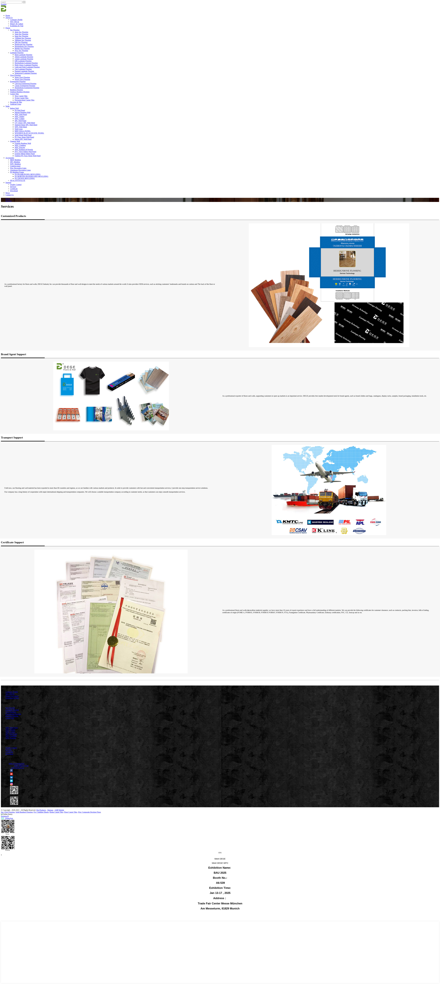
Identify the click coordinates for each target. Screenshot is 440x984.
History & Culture (16, 24)
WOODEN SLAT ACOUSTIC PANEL (29, 133)
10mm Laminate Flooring (24, 57)
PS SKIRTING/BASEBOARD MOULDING (31, 176)
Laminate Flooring (16, 53)
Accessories (10, 158)
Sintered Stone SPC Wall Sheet (26, 125)
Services (13, 187)
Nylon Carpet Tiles (21, 98)
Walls (8, 106)
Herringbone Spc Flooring (24, 46)
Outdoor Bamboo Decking (19, 92)
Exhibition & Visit (16, 26)
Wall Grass (19, 129)
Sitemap (50, 810)
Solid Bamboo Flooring (24, 812)
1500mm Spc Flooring (23, 38)
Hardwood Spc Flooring (23, 44)
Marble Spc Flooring (22, 48)
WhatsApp (8, 818)
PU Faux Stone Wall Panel (24, 137)
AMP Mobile (59, 810)
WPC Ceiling (19, 119)
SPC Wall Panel (20, 121)
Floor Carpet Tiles (70, 812)
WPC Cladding (20, 145)
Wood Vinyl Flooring (22, 79)
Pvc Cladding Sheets (41, 812)
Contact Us (10, 195)
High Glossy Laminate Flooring (26, 65)
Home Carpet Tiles (56, 812)
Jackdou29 (5, 816)
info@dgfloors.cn (17, 768)
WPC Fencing (20, 147)
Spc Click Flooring (8, 812)
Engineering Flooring (18, 81)
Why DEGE (14, 22)
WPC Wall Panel (21, 114)
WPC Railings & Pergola (24, 150)
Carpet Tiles (14, 94)
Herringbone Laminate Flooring (26, 63)
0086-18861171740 (21, 766)
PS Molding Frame (17, 172)
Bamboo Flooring (16, 90)
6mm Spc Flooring (21, 36)
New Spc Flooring (21, 51)
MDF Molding (15, 160)
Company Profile (16, 20)
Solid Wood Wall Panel (23, 135)
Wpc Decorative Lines (18, 168)
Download (14, 191)
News (8, 193)
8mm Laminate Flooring (23, 55)
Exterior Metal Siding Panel (25, 154)
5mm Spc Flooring (21, 34)
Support (8, 182)
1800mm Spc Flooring (23, 40)
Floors (8, 28)
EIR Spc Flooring (21, 42)
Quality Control (15, 185)
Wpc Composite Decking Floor (89, 812)
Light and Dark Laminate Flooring (27, 67)
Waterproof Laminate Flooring (26, 73)
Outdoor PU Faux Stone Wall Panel (28, 156)
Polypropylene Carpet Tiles (24, 100)
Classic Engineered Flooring (25, 86)
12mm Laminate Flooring (24, 59)
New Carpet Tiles (21, 96)
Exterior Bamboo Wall (23, 143)
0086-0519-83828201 (17, 764)
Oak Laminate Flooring (23, 69)
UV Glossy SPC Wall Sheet (25, 123)
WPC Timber (19, 117)
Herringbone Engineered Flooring (27, 88)
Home (8, 15)
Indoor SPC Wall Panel (23, 139)
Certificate (14, 189)
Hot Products (41, 810)
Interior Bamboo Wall (22, 112)
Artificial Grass (15, 104)
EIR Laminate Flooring (23, 61)
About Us (9, 18)
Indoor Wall (14, 108)
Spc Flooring (14, 30)
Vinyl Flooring (15, 75)
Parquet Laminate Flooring (24, 71)
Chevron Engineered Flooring (25, 84)
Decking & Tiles (16, 102)
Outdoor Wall (15, 141)
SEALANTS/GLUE (17, 180)
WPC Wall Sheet (21, 127)
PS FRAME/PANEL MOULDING (28, 174)
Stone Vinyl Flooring (22, 77)
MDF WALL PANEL (23, 131)
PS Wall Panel (20, 110)
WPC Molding (15, 164)
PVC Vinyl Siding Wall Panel (25, 152)
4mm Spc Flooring (21, 32)
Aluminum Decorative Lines (20, 170)
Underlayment (15, 166)
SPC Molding (15, 162)
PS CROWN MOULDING (25, 178)
